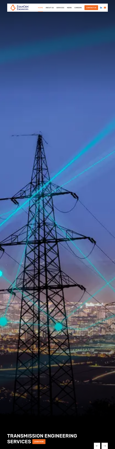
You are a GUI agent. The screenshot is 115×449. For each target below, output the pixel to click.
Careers (78, 8)
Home (40, 8)
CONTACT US (91, 8)
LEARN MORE (39, 442)
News (69, 8)
